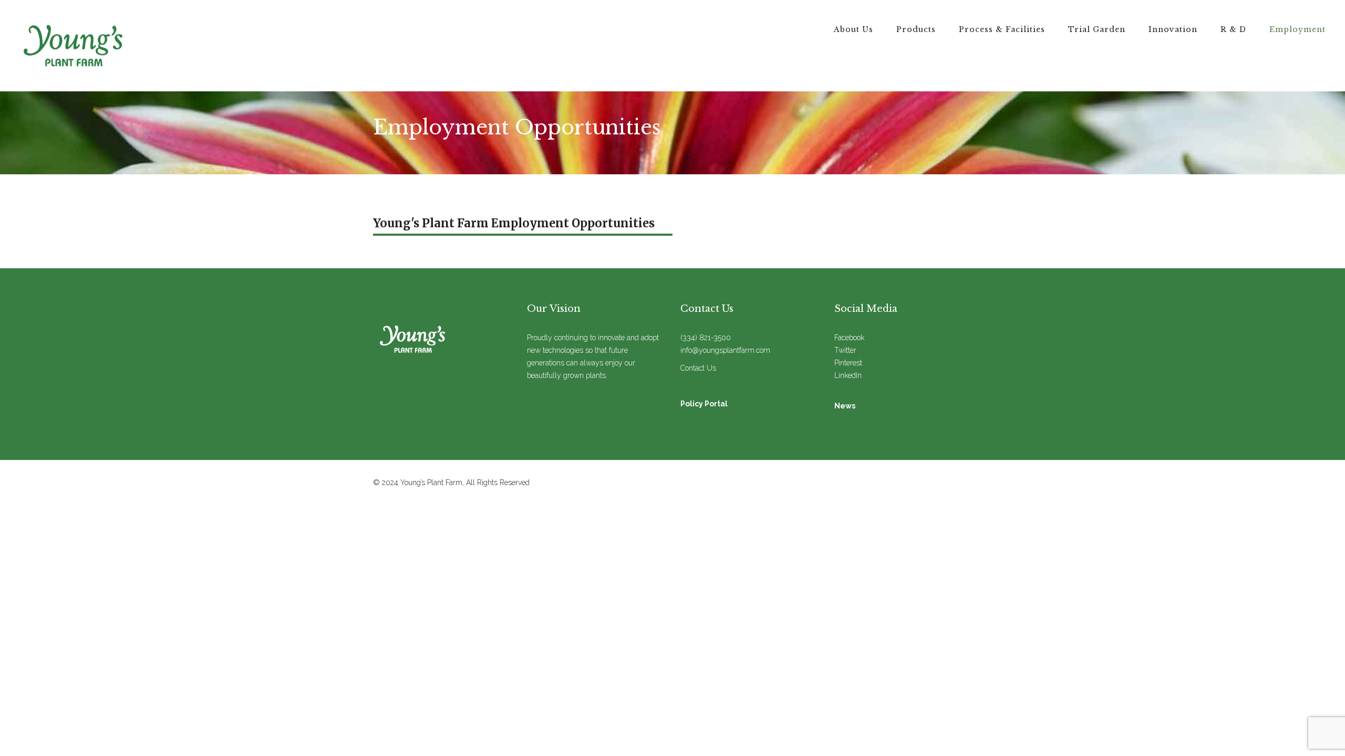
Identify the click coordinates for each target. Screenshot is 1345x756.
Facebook (849, 337)
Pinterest (848, 363)
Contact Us (698, 368)
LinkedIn (848, 375)
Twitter (845, 350)
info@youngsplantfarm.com (725, 350)
